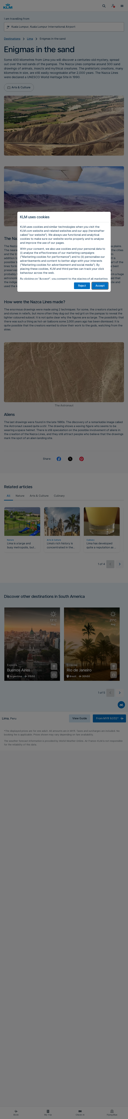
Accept (100, 285)
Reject (82, 285)
